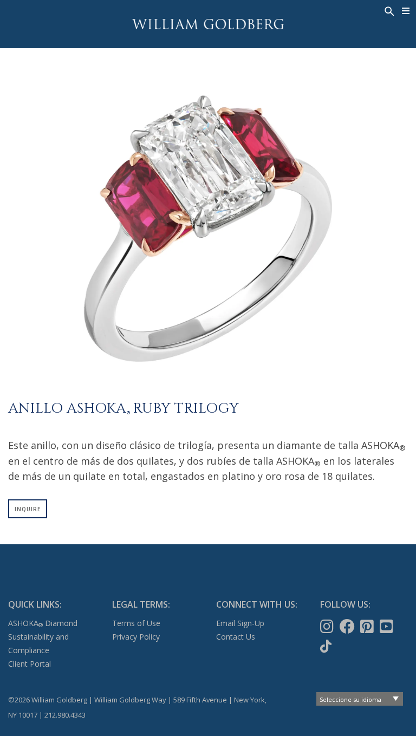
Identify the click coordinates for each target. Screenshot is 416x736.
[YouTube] (387, 626)
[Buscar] (388, 10)
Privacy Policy (136, 636)
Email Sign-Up (240, 623)
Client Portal (29, 664)
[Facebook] (348, 626)
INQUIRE (28, 509)
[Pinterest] (368, 626)
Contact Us (235, 636)
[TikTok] (327, 646)
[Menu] (406, 11)
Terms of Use (136, 623)
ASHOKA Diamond (42, 623)
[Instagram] (328, 626)
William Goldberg (208, 24)
